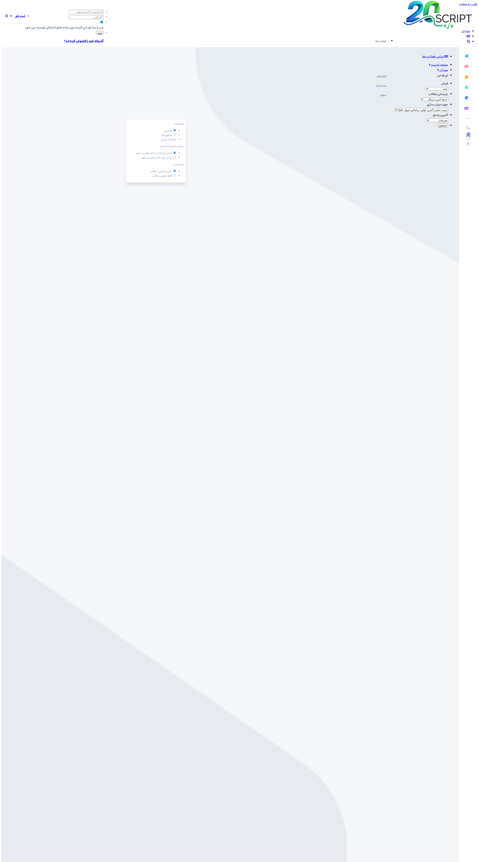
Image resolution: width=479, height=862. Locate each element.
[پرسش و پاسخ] (466, 77)
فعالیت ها (381, 41)
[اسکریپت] (466, 67)
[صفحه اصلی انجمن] (466, 56)
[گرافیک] (466, 98)
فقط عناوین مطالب (162, 176)
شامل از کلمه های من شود (154, 153)
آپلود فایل (381, 76)
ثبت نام (20, 16)
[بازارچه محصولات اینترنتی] (466, 109)
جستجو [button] (442, 125)
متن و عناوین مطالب (161, 171)
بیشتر (383, 95)
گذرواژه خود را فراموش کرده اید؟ (83, 41)
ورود (99, 32)
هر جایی (168, 131)
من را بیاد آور (95, 27)
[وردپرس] (466, 88)
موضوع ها (167, 135)
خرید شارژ (381, 86)
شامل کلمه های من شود (156, 158)
